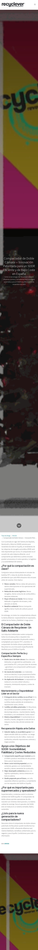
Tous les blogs (5, 536)
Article (14, 536)
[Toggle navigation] (35, 4)
